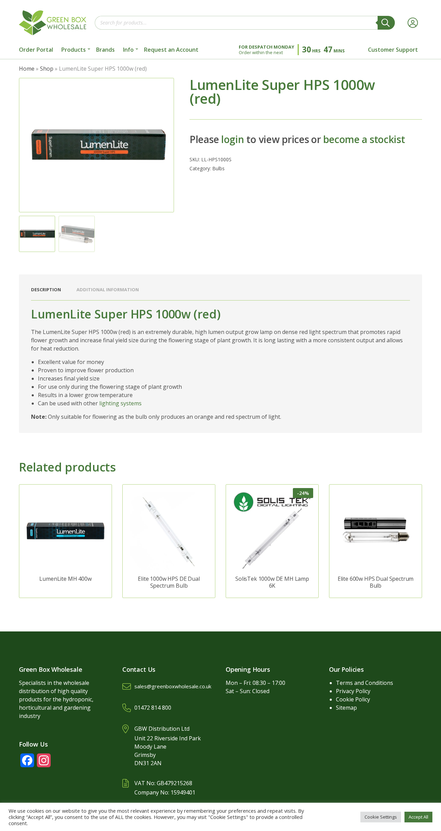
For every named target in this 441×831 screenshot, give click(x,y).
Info (128, 49)
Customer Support (393, 49)
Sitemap (346, 707)
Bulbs (218, 168)
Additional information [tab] (107, 289)
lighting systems (120, 403)
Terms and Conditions (364, 683)
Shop (46, 68)
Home (26, 68)
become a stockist (364, 139)
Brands (105, 49)
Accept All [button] (418, 817)
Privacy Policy (353, 691)
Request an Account (171, 49)
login (232, 139)
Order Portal (36, 49)
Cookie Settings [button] (381, 817)
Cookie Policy (353, 699)
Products (73, 49)
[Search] (386, 23)
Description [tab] (46, 289)
